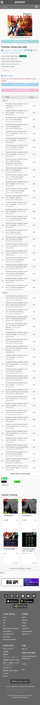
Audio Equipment (27, 631)
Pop (4, 623)
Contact (24, 664)
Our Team (6, 673)
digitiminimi (17, 697)
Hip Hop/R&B (7, 631)
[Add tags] (11, 70)
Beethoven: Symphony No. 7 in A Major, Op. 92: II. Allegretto (29, 551)
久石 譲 (6, 520)
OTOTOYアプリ (7, 668)
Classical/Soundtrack (9, 639)
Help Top (24, 649)
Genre (6, 614)
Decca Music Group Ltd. (12, 64)
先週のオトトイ (26, 634)
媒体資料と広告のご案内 (10, 670)
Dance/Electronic (8, 634)
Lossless (23, 56)
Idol (4, 625)
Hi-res (4, 617)
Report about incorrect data (20, 474)
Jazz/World (6, 637)
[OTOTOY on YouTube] (28, 596)
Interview (24, 620)
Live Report (25, 628)
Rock (4, 620)
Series (24, 617)
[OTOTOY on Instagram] (12, 596)
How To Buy (8, 76)
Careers (5, 676)
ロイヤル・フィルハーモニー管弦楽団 (16, 50)
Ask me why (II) (8, 515)
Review (24, 625)
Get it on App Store (12, 601)
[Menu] (2, 2)
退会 (23, 669)
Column (24, 623)
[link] (20, 41)
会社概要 (5, 651)
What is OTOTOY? (8, 649)
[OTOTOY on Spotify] (23, 596)
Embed (6, 485)
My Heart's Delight (9, 549)
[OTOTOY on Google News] (34, 596)
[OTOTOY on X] (6, 596)
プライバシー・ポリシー (10, 657)
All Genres (12, 614)
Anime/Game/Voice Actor (10, 628)
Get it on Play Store (27, 601)
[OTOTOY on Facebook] (17, 596)
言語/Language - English (20, 681)
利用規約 (5, 654)
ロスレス (6, 70)
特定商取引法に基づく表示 (11, 660)
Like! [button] (18, 481)
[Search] (37, 6)
